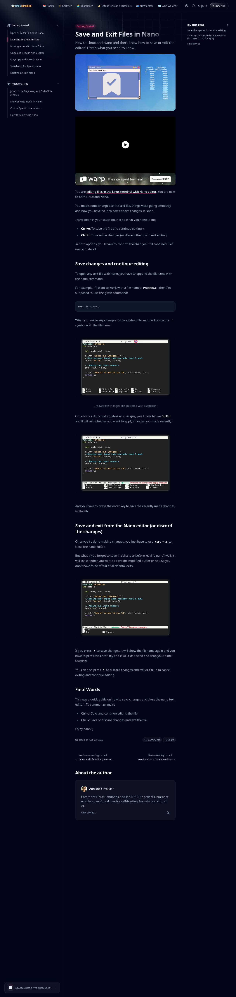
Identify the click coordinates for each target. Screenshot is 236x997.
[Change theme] (187, 6)
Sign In (202, 6)
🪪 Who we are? (167, 6)
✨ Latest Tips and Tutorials (115, 6)
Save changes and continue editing (206, 30)
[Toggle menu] (58, 25)
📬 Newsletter (144, 6)
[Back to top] (227, 25)
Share (171, 739)
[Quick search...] (193, 6)
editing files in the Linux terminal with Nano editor (121, 192)
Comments (154, 739)
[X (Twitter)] (168, 812)
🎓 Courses (65, 6)
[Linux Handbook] (21, 5)
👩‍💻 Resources (85, 6)
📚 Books (48, 6)
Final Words (193, 43)
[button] (32, 987)
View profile (87, 812)
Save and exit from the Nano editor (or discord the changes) (206, 37)
